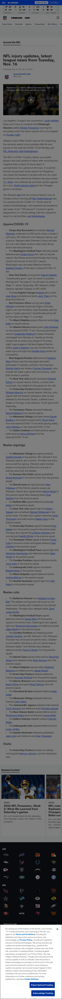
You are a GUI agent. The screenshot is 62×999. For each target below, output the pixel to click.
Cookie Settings (31, 979)
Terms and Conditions (25, 934)
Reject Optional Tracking (42, 985)
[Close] (57, 929)
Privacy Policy (26, 940)
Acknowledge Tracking (43, 993)
